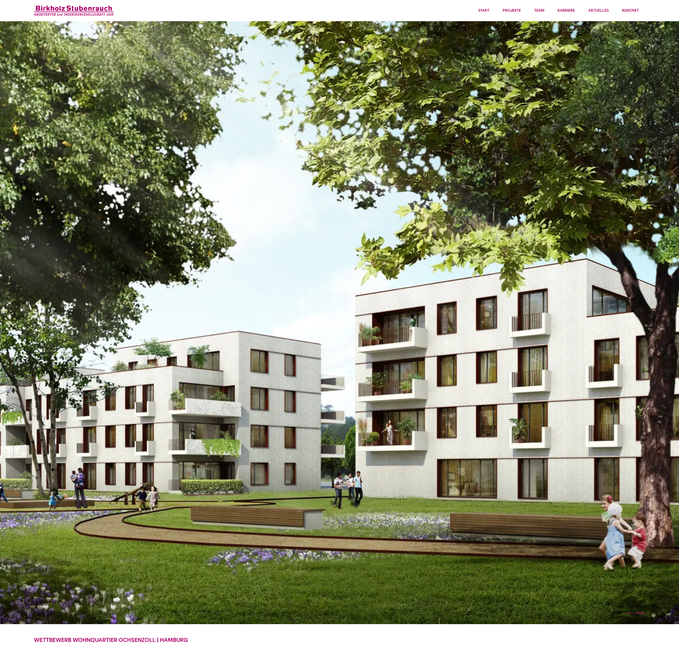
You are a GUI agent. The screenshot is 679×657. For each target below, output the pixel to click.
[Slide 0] (630, 613)
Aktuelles (598, 10)
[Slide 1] (640, 613)
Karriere (566, 10)
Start (483, 10)
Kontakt (630, 10)
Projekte (512, 10)
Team (539, 10)
